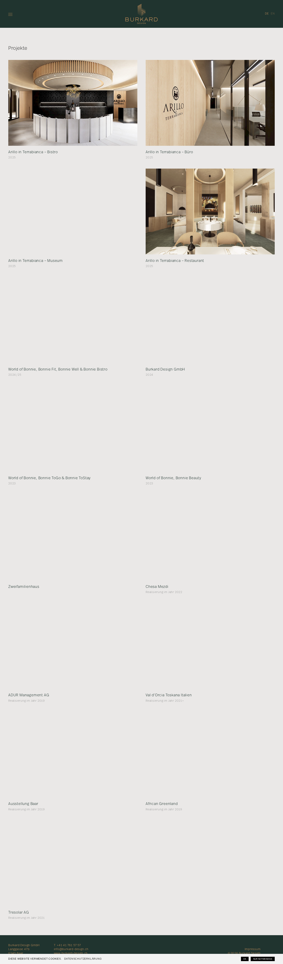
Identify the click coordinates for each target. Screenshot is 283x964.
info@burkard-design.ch (71, 949)
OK (244, 959)
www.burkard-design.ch (71, 953)
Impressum (253, 949)
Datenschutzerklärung (83, 958)
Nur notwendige (262, 959)
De (267, 13)
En (273, 13)
